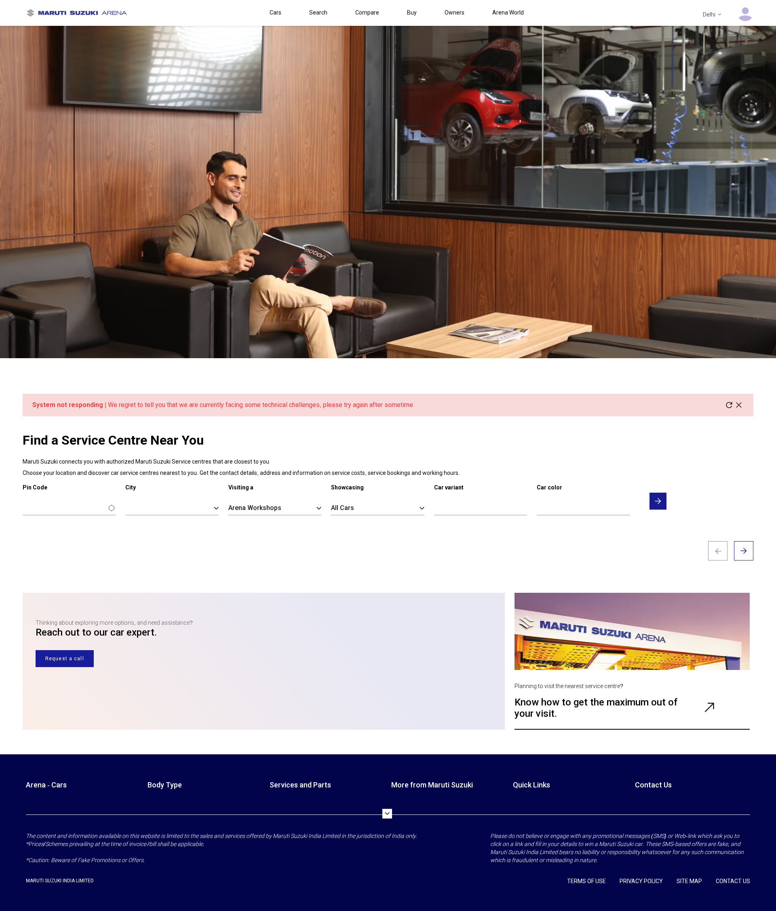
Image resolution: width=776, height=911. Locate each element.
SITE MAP (689, 881)
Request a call (64, 658)
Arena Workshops (254, 508)
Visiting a (240, 487)
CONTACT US (733, 881)
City (130, 487)
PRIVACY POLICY (641, 881)
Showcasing (347, 487)
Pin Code (35, 487)
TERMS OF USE (586, 881)
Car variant (449, 487)
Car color (549, 487)
